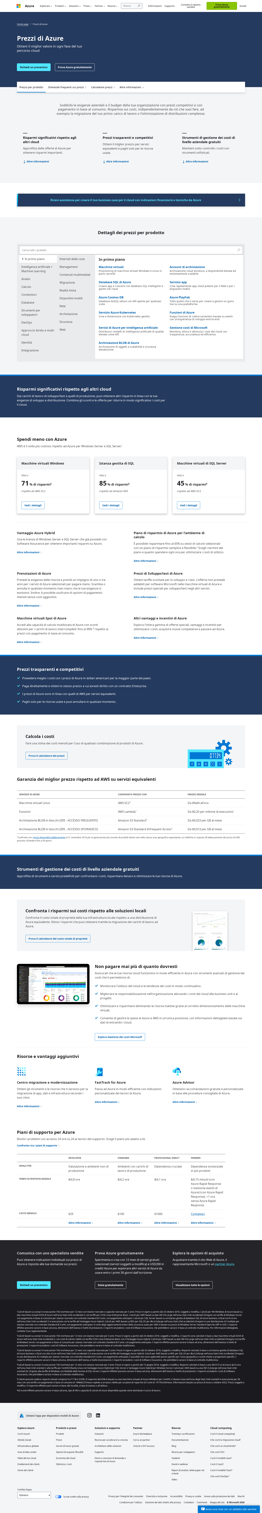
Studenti (176, 1458)
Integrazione (30, 350)
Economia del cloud (65, 1458)
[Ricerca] (239, 250)
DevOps (26, 322)
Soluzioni (73, 5)
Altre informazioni (130, 87)
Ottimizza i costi (64, 1464)
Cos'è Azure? (23, 1433)
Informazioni (155, 5)
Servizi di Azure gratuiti (67, 1446)
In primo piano (34, 259)
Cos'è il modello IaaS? (221, 1458)
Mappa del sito (217, 1502)
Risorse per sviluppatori (183, 1452)
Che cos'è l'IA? (217, 1452)
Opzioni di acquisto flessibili (69, 1452)
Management (69, 267)
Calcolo (26, 287)
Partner (99, 5)
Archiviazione (69, 314)
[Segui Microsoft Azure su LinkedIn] (98, 1416)
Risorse (111, 5)
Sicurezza (66, 322)
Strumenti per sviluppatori (30, 312)
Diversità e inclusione (156, 1496)
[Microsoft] (18, 6)
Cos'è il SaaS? (217, 1464)
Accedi (243, 5)
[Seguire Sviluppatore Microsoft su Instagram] (89, 1416)
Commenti (202, 1502)
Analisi (25, 279)
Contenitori (29, 295)
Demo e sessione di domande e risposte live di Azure (110, 1460)
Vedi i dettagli (33, 505)
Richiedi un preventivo (34, 67)
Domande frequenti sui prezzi (66, 87)
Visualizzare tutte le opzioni (193, 1285)
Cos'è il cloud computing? (222, 1433)
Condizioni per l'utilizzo (130, 1502)
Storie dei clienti (25, 1470)
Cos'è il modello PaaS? (221, 1470)
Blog (174, 1446)
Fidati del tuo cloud (26, 1458)
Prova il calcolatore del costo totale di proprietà (58, 938)
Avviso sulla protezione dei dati (219, 1496)
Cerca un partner (141, 1439)
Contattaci (198, 1214)
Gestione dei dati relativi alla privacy (163, 1502)
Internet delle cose (72, 259)
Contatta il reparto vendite (191, 6)
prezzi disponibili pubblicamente (49, 837)
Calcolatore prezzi (101, 87)
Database (27, 302)
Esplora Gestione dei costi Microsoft (120, 1037)
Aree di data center (27, 1452)
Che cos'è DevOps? (219, 1476)
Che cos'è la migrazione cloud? (225, 1439)
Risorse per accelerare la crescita (111, 1439)
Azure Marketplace (142, 1433)
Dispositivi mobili (71, 298)
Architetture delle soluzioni (108, 1446)
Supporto (170, 5)
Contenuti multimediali (75, 275)
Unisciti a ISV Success (144, 1446)
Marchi (241, 1496)
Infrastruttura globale (28, 1446)
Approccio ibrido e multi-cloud (38, 332)
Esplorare (45, 5)
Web (63, 330)
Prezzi (86, 5)
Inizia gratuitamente (110, 1285)
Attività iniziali (24, 1439)
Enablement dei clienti (28, 1464)
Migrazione (67, 282)
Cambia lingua (24, 1489)
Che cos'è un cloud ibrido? (223, 1446)
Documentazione (180, 1439)
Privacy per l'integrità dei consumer (125, 1496)
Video (174, 1479)
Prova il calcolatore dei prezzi (47, 755)
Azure (29, 6)
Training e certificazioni (183, 1433)
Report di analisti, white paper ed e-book (188, 1472)
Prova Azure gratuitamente (222, 5)
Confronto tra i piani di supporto (37, 1145)
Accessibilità (176, 1496)
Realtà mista (68, 290)
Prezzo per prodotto (31, 87)
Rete (63, 306)
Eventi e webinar (180, 1464)
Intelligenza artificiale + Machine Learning (37, 269)
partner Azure (224, 1264)
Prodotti (59, 5)
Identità (26, 342)
